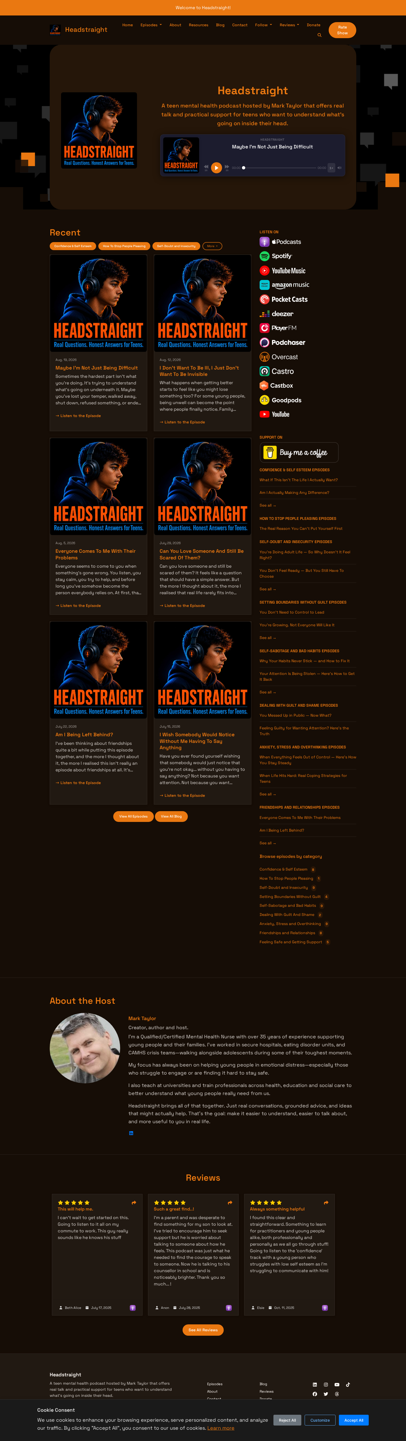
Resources (198, 24)
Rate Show (342, 30)
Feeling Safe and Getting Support (294, 941)
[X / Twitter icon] (326, 1394)
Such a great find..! (174, 1209)
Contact (239, 24)
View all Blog (171, 816)
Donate (313, 24)
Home (127, 24)
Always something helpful (277, 1209)
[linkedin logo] (131, 1133)
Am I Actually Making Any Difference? (294, 492)
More (211, 246)
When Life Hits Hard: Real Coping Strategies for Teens (303, 778)
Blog (220, 24)
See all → (268, 505)
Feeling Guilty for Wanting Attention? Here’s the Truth (304, 730)
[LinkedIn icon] (315, 1385)
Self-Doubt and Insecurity (176, 246)
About (175, 24)
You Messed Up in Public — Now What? (295, 715)
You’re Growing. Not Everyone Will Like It (297, 624)
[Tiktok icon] (348, 1385)
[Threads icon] (337, 1394)
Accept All (353, 1420)
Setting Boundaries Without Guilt (294, 602)
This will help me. (75, 1209)
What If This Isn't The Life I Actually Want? (299, 479)
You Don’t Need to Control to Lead (292, 612)
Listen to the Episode (80, 415)
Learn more (220, 1428)
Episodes (150, 24)
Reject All (287, 1420)
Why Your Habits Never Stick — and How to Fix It (305, 660)
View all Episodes (133, 816)
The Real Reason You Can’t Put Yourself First (301, 528)
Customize (320, 1420)
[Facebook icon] (315, 1394)
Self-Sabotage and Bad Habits (290, 650)
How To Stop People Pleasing (124, 246)
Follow (262, 24)
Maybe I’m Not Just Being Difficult (97, 368)
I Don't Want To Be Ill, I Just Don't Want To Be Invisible (199, 371)
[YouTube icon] (337, 1385)
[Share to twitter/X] (134, 1203)
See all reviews (203, 1329)
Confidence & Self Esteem (72, 246)
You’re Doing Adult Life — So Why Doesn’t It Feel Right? (305, 554)
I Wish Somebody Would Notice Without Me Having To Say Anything (197, 741)
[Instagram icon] (326, 1385)
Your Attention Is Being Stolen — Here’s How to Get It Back (307, 676)
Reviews (288, 24)
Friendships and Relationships (290, 807)
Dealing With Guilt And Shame (289, 705)
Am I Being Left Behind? (84, 734)
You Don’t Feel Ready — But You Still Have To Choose (302, 573)
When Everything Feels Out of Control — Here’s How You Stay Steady (308, 759)
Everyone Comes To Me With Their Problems (300, 817)
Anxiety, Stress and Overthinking (293, 747)
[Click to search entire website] (320, 35)
